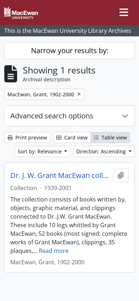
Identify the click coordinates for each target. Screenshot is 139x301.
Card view (75, 137)
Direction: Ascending (101, 151)
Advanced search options (51, 116)
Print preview (30, 137)
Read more (53, 251)
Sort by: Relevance (40, 151)
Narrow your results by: (69, 50)
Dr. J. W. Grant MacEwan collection (60, 175)
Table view (113, 137)
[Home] (24, 13)
